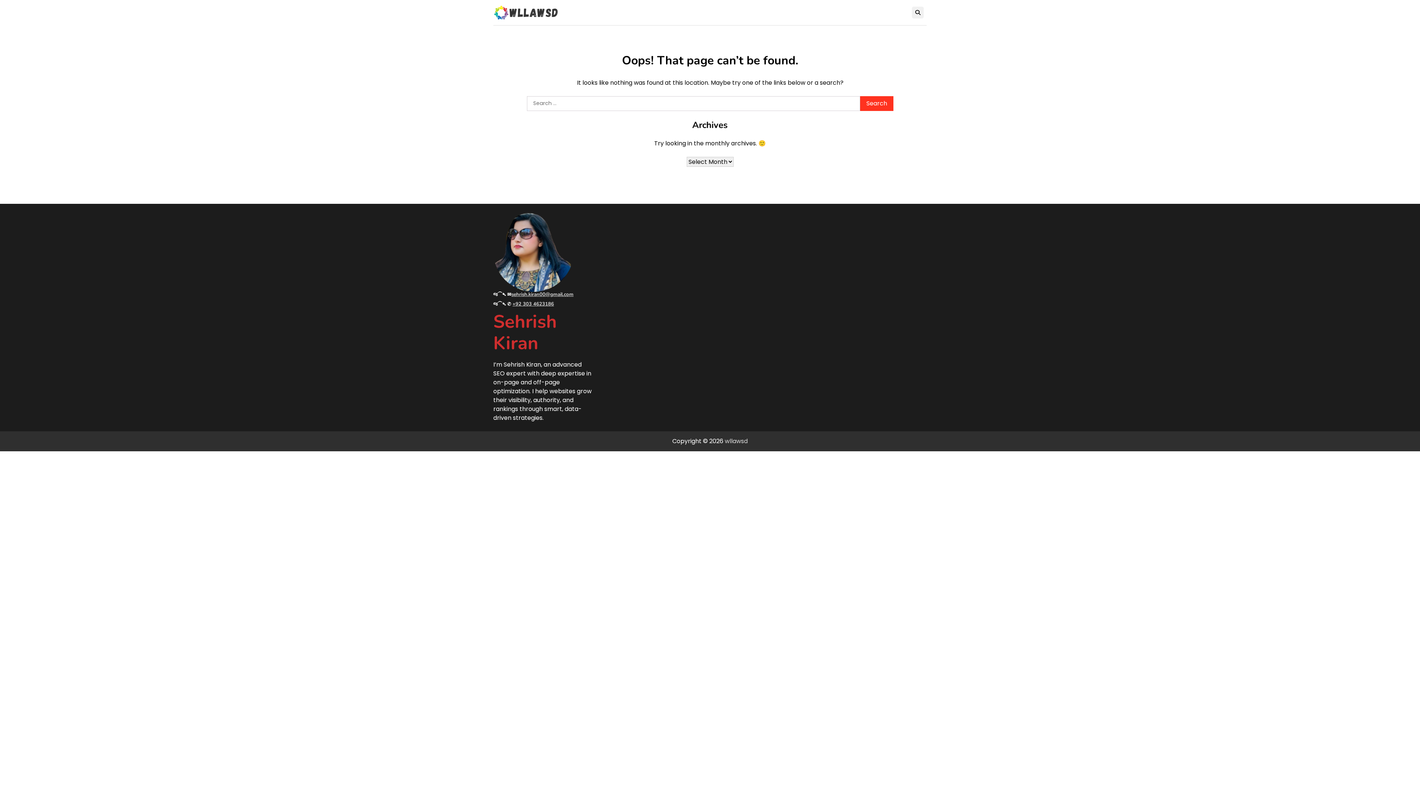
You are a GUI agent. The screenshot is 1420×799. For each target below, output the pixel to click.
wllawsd (736, 441)
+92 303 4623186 (533, 304)
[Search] (918, 12)
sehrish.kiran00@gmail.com (542, 294)
